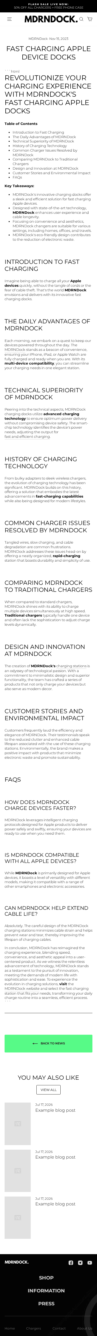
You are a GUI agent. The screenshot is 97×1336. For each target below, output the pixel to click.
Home (10, 1328)
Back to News (52, 1043)
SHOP (46, 1278)
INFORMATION (46, 1291)
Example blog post (55, 1110)
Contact (59, 1328)
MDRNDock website (22, 989)
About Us (84, 1328)
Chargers (33, 1328)
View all (49, 1090)
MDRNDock (38, 39)
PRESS (46, 1304)
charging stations (71, 666)
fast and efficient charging (27, 437)
